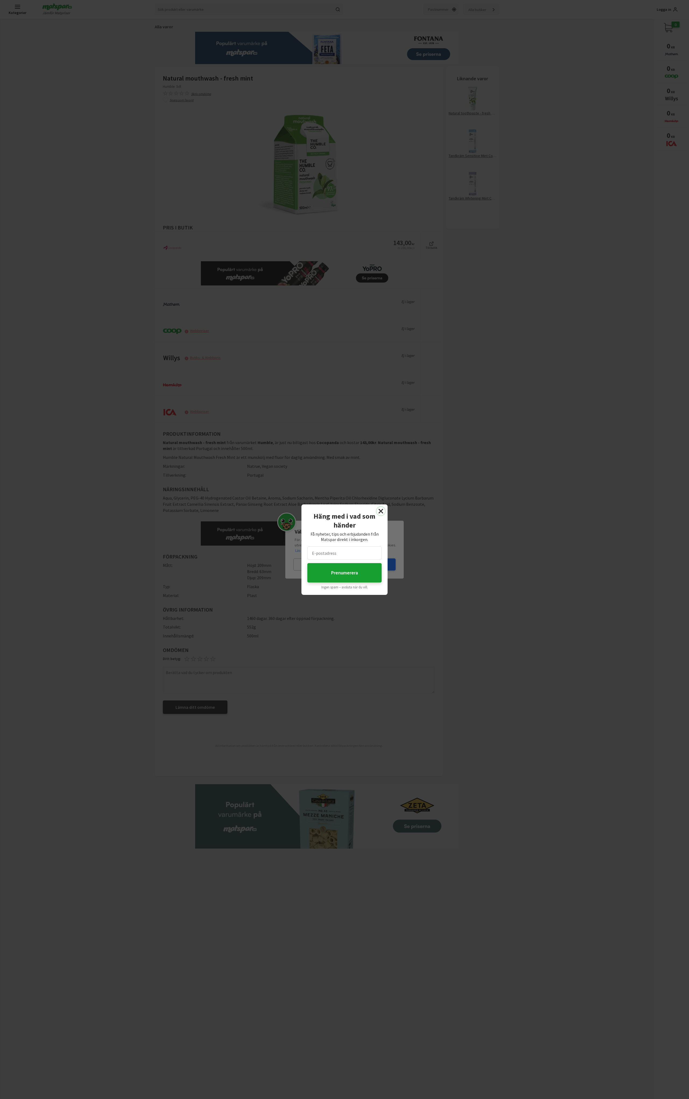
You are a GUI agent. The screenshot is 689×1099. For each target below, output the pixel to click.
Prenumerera (344, 573)
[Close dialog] (380, 511)
